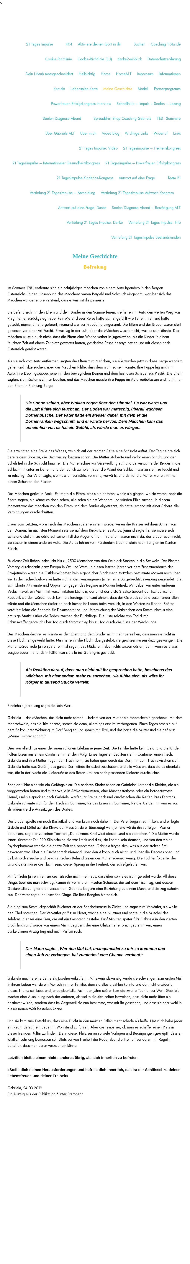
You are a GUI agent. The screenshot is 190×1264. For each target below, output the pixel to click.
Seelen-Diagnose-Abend (62, 118)
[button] (55, 44)
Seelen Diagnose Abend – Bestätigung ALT (146, 207)
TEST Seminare (169, 118)
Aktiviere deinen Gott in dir (99, 44)
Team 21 (174, 178)
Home (105, 74)
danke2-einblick (129, 59)
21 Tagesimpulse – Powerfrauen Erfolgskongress (143, 163)
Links (177, 133)
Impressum (145, 74)
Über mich (88, 133)
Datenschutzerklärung (164, 59)
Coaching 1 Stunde (166, 44)
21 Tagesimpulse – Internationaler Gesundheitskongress (56, 163)
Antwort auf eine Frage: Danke (82, 207)
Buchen (139, 44)
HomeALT (124, 74)
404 (69, 44)
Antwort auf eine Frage (137, 178)
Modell (143, 89)
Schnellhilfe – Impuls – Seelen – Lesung (149, 103)
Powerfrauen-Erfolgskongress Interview (81, 103)
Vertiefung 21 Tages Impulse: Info (154, 222)
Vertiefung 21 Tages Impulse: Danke (95, 222)
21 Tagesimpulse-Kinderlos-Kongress (85, 178)
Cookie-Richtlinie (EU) (95, 59)
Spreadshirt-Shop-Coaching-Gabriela (122, 118)
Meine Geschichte (117, 89)
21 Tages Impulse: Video (98, 148)
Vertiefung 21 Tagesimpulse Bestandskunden (146, 237)
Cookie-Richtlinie (58, 59)
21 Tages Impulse (39, 44)
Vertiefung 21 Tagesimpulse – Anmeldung (62, 193)
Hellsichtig (87, 74)
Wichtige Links (136, 133)
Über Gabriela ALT (60, 133)
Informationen (170, 74)
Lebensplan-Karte (84, 89)
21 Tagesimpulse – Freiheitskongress (152, 148)
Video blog (110, 133)
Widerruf (161, 133)
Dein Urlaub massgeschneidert (49, 74)
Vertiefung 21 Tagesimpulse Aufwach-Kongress (137, 193)
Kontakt (59, 89)
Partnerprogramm (167, 89)
